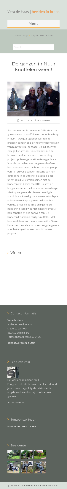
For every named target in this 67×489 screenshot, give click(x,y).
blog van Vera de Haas (42, 35)
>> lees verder (15, 402)
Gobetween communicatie (33, 485)
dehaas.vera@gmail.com (21, 342)
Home (18, 35)
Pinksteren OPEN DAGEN (21, 426)
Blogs (25, 35)
